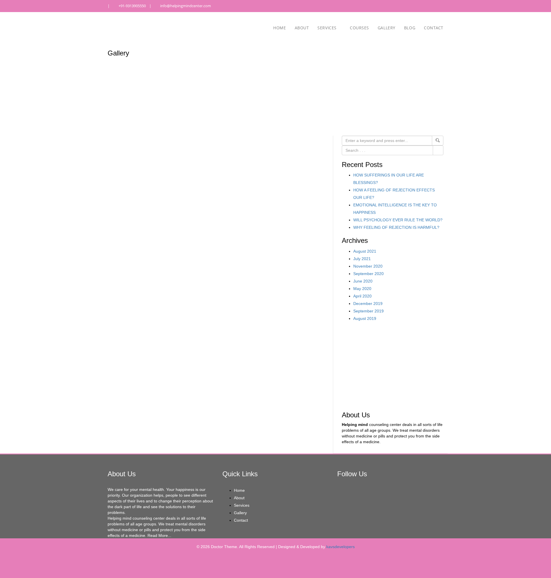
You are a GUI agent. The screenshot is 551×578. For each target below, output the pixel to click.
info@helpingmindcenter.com (185, 5)
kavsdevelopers (340, 546)
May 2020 (362, 288)
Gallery (386, 27)
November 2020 (368, 266)
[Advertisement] (392, 365)
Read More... (159, 535)
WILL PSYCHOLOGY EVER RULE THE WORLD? (398, 220)
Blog (409, 27)
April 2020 (362, 296)
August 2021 (364, 251)
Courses (359, 27)
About (302, 27)
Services (327, 27)
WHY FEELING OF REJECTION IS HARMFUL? (396, 227)
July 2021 (362, 258)
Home (279, 27)
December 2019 (368, 303)
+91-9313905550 (132, 5)
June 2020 (362, 281)
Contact (433, 27)
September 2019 (368, 311)
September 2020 (368, 273)
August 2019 (364, 318)
